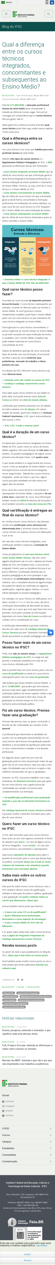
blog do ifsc (9, 993)
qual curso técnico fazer (14, 1007)
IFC (27, 416)
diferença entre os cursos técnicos (35, 996)
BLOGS (21, 987)
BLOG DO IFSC (8, 95)
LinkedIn (9, 1110)
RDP (50, 162)
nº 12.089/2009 (12, 686)
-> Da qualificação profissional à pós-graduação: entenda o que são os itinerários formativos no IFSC (26, 801)
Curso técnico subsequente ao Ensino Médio (26, 213)
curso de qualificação (13, 673)
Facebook (9, 1101)
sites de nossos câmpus (35, 399)
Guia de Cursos (30, 616)
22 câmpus (29, 409)
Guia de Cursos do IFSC (39, 504)
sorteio (32, 845)
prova (22, 842)
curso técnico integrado (28, 993)
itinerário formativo (26, 781)
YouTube (9, 1115)
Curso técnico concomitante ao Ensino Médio (26, 192)
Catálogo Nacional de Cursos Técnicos (24, 810)
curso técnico (9, 1000)
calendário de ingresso (25, 854)
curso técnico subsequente (15, 1003)
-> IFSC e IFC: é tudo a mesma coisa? (20, 425)
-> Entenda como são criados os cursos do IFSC (26, 380)
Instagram (9, 1106)
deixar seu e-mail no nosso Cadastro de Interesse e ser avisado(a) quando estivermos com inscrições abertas (26, 865)
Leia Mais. (42, 1245)
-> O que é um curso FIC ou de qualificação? (24, 912)
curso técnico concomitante (31, 1000)
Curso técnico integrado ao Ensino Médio (24, 171)
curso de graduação (38, 677)
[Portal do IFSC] (23, 14)
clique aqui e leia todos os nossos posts (28, 955)
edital (23, 500)
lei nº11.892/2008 (15, 105)
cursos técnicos (10, 996)
